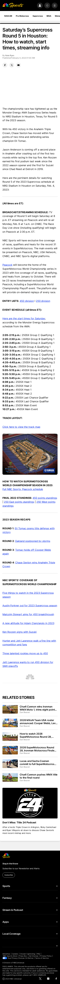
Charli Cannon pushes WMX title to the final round (38, 776)
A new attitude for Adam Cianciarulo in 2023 (28, 623)
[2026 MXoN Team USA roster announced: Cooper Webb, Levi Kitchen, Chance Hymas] (10, 723)
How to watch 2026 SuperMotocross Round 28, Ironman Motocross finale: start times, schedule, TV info (38, 735)
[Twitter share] (11, 65)
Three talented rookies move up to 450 (25, 653)
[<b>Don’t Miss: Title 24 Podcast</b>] (30, 803)
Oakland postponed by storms (32, 541)
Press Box (23, 956)
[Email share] (18, 65)
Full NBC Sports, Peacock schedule (22, 489)
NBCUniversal (18, 963)
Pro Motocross (22, 16)
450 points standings (45, 497)
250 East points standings (19, 501)
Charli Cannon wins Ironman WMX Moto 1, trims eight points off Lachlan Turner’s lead (38, 708)
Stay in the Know (10, 863)
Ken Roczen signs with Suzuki (19, 631)
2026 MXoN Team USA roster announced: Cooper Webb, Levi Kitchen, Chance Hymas (38, 722)
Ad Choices (33, 956)
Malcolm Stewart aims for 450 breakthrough (28, 614)
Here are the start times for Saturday (23, 318)
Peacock (7, 264)
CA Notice (29, 958)
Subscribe (8, 875)
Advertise (6, 954)
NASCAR (8, 16)
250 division (43, 300)
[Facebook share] (4, 65)
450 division (27, 300)
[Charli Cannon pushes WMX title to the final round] (10, 777)
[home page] (12, 5)
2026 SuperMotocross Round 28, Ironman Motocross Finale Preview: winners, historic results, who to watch (37, 749)
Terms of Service (42, 958)
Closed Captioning (27, 954)
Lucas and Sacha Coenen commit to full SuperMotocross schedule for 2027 (38, 762)
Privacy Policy (46, 956)
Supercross (38, 16)
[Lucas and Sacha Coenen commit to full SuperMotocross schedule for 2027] (10, 763)
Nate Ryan (9, 55)
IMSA (49, 16)
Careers (15, 954)
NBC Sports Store (10, 956)
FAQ (38, 954)
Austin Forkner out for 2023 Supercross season (29, 605)
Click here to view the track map (21, 426)
